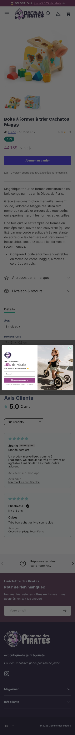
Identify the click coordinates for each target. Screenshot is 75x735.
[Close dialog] (70, 348)
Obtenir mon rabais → (19, 380)
